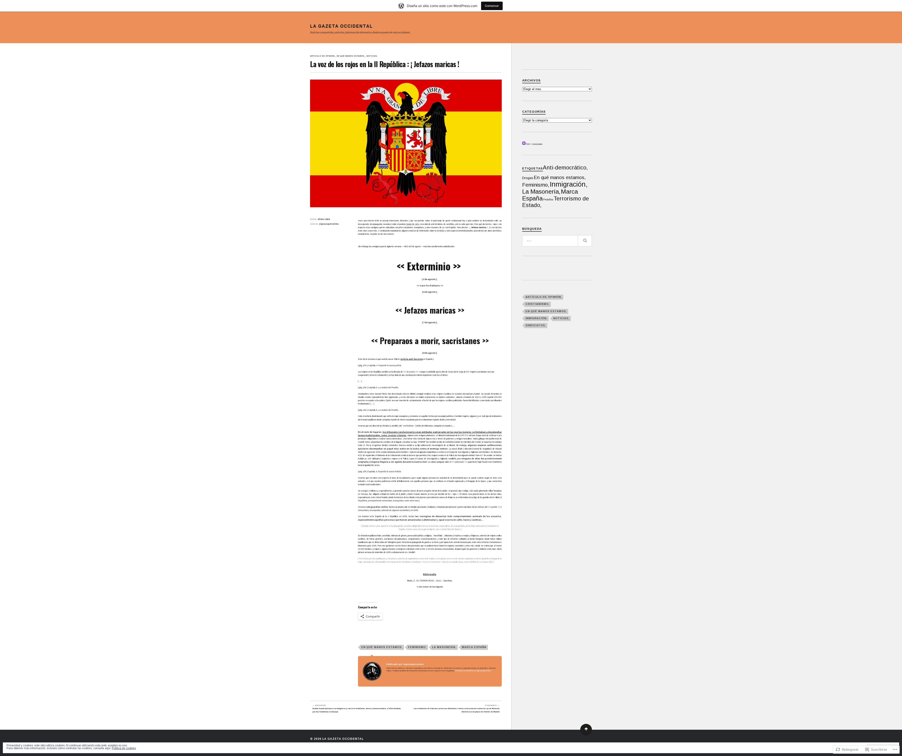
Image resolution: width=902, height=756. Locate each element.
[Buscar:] (557, 240)
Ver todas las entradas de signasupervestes (473, 671)
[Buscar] (585, 240)
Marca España (474, 647)
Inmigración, (568, 184)
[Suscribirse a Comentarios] (523, 144)
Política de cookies (124, 748)
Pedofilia (548, 199)
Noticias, (372, 56)
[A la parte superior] (586, 730)
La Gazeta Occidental (341, 26)
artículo (385, 220)
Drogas (527, 178)
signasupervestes (329, 224)
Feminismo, (417, 647)
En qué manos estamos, (351, 56)
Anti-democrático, (565, 168)
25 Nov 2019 (324, 219)
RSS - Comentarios (534, 144)
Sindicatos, (535, 325)
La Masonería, (444, 647)
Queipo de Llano (412, 224)
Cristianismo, (537, 304)
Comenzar (492, 6)
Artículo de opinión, (322, 56)
